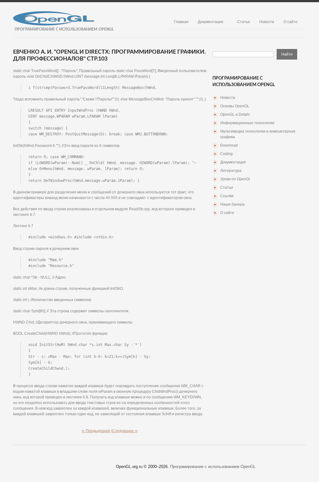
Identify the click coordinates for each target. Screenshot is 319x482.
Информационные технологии (247, 123)
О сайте (290, 22)
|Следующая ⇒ (124, 431)
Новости (266, 22)
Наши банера (232, 204)
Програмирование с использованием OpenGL (212, 466)
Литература (230, 170)
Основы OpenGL (234, 106)
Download (229, 145)
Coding (226, 154)
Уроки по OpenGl (235, 179)
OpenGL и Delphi (235, 114)
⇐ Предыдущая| (96, 431)
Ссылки (227, 196)
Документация (210, 22)
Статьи (243, 22)
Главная (181, 22)
